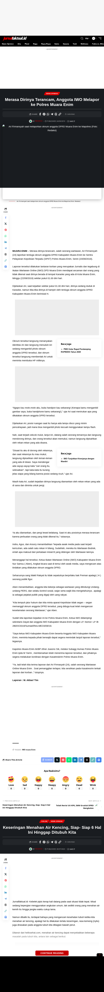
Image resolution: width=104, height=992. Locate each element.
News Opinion (52, 93)
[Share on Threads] (56, 114)
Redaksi (38, 121)
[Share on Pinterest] (44, 114)
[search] (82, 38)
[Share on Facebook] (40, 114)
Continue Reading (52, 953)
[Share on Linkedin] (6, 242)
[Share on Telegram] (52, 114)
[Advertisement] (52, 18)
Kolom (44, 821)
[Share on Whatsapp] (48, 114)
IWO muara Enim (29, 750)
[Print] (6, 266)
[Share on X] (6, 224)
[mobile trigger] (99, 38)
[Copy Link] (60, 114)
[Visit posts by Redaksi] (30, 121)
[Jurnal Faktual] (15, 38)
